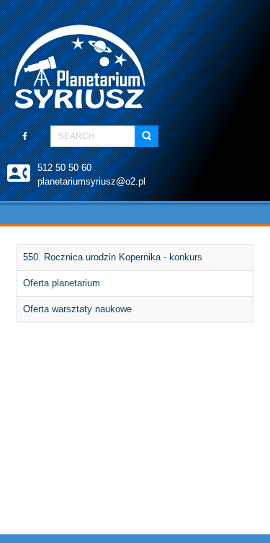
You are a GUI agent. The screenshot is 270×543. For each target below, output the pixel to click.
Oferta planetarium (61, 283)
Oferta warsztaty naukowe (77, 309)
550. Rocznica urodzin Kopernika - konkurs (112, 257)
